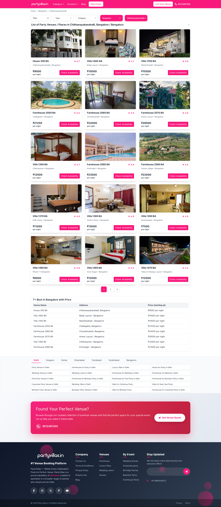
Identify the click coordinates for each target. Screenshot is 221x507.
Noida (64, 360)
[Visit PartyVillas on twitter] (50, 490)
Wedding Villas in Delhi (81, 384)
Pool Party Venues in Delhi (42, 378)
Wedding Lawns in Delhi (82, 373)
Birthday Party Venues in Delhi (44, 390)
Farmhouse (104, 461)
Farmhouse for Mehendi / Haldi (165, 373)
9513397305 (184, 4)
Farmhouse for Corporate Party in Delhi (168, 390)
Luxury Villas (105, 466)
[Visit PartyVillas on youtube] (67, 490)
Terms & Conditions (84, 466)
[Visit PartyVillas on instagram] (42, 490)
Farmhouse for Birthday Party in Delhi (87, 378)
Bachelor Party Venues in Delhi (84, 390)
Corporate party (130, 466)
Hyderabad (114, 360)
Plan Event (96, 4)
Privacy (179, 503)
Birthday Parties (130, 470)
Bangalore (42, 11)
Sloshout (54, 475)
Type (58, 18)
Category (57, 4)
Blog (83, 4)
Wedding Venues (130, 461)
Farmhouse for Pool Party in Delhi (126, 378)
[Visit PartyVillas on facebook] (34, 490)
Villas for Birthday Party (122, 390)
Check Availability (69, 72)
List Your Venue (163, 4)
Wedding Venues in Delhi (42, 373)
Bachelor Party (130, 475)
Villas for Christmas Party (122, 384)
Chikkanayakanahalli (58, 11)
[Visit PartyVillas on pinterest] (59, 490)
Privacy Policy (81, 470)
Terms (187, 503)
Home (33, 11)
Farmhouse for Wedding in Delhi (125, 373)
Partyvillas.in (43, 503)
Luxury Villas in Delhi (120, 367)
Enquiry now (81, 475)
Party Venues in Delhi (40, 367)
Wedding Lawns (106, 470)
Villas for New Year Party (162, 384)
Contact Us (80, 461)
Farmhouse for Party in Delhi (83, 367)
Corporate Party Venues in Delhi (45, 384)
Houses (102, 475)
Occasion (71, 4)
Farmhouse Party (131, 480)
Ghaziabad (79, 360)
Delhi (36, 360)
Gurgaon (50, 360)
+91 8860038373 (158, 481)
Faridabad (97, 360)
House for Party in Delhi (162, 367)
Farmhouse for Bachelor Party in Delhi (168, 378)
